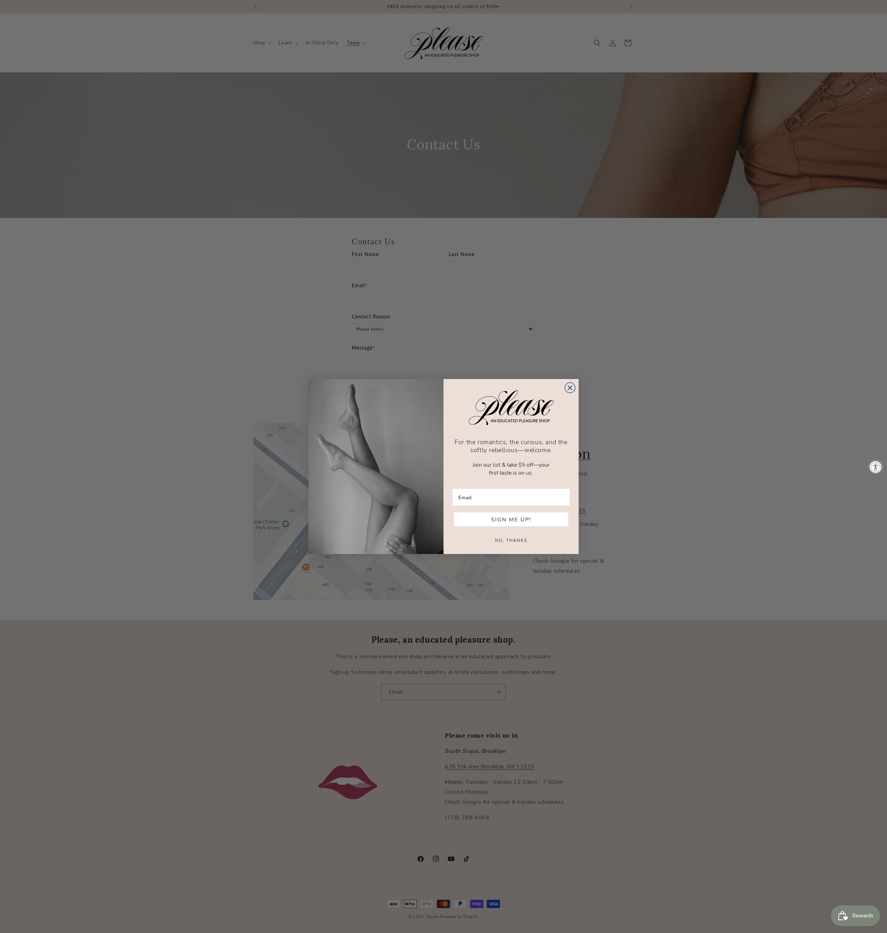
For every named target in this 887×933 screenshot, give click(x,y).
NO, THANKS (511, 540)
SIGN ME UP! (511, 519)
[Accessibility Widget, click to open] (876, 466)
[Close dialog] (570, 387)
